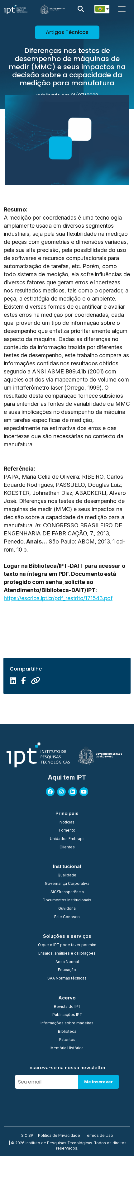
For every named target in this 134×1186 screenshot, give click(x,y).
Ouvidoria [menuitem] (67, 909)
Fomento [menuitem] (67, 831)
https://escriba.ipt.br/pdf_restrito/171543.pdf (58, 598)
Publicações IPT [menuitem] (67, 1015)
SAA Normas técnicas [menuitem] (67, 978)
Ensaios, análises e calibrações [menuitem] (67, 954)
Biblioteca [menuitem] (67, 1032)
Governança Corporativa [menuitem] (67, 884)
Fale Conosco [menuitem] (67, 917)
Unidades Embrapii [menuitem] (67, 839)
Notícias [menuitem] (67, 822)
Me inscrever (98, 1081)
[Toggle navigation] (121, 9)
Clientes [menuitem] (67, 847)
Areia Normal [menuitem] (67, 962)
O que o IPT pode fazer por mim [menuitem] (67, 945)
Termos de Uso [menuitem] (99, 1136)
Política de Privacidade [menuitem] (59, 1136)
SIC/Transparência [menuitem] (67, 892)
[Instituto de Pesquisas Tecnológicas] (15, 9)
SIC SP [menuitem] (27, 1136)
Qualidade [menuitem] (67, 875)
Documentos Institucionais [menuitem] (67, 900)
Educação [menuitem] (67, 970)
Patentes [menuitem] (67, 1040)
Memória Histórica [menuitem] (67, 1048)
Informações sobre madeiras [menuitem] (67, 1023)
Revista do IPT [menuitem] (67, 1007)
